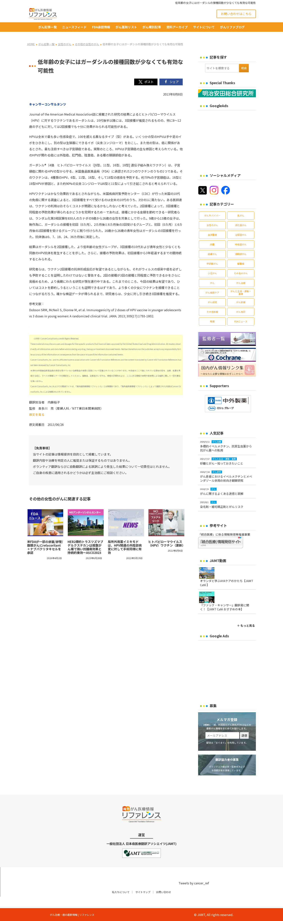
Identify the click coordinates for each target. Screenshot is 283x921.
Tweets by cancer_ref (193, 883)
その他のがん (241, 273)
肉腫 (212, 244)
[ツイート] (145, 82)
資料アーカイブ (177, 27)
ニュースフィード (74, 27)
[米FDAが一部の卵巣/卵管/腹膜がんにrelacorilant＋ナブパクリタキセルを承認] (45, 522)
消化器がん (241, 225)
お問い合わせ (163, 892)
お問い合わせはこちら (236, 13)
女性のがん (212, 225)
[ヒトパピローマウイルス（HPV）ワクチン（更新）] (166, 522)
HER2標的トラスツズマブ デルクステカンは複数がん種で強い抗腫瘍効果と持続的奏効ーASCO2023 (85, 547)
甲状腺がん (212, 263)
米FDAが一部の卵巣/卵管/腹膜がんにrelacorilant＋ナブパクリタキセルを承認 (45, 547)
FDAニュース (240, 321)
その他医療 (212, 311)
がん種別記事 (151, 27)
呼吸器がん (241, 244)
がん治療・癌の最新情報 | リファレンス (72, 915)
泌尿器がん (241, 234)
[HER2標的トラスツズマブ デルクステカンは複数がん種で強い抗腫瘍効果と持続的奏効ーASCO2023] (86, 522)
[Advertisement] (230, 139)
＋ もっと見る (246, 625)
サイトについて (204, 27)
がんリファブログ (232, 27)
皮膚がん (212, 254)
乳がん (240, 215)
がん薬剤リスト (126, 27)
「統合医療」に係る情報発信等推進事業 (224, 534)
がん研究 (212, 302)
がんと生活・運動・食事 (240, 292)
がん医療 (240, 302)
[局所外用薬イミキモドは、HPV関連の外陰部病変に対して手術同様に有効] (126, 522)
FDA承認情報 (101, 27)
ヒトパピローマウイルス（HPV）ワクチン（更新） (166, 543)
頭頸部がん (241, 254)
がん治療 (240, 282)
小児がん (212, 273)
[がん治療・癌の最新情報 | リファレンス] (43, 13)
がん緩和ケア (212, 292)
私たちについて (121, 892)
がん (212, 282)
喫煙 (212, 321)
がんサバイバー (212, 215)
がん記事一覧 (47, 27)
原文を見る (36, 414)
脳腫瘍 (240, 263)
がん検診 (240, 311)
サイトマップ (142, 892)
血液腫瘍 (212, 234)
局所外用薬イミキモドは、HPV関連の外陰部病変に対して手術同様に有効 (125, 547)
